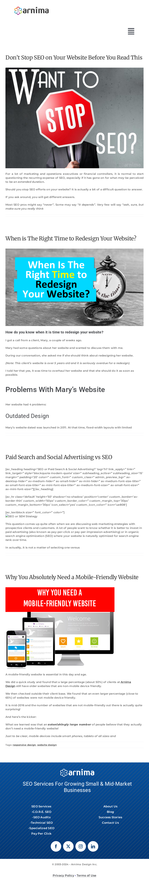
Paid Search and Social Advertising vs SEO (58, 457)
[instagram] (80, 846)
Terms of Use (86, 875)
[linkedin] (93, 846)
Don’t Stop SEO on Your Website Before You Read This (73, 57)
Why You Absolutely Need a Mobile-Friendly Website (71, 577)
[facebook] (56, 846)
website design (47, 744)
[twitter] (68, 846)
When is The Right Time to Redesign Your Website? (70, 238)
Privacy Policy (63, 875)
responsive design (24, 744)
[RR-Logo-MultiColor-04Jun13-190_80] (31, 5)
